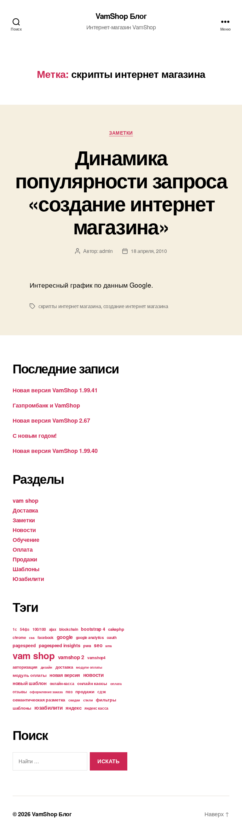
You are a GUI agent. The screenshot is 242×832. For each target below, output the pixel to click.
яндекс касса (96, 708)
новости (93, 674)
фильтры (106, 699)
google (65, 637)
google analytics (90, 637)
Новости (24, 530)
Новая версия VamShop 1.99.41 (55, 390)
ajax (52, 629)
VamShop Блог (121, 16)
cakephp (116, 629)
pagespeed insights (59, 645)
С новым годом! (35, 435)
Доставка (25, 510)
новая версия (64, 674)
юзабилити (48, 707)
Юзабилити (28, 579)
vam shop (25, 500)
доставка (64, 667)
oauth (112, 637)
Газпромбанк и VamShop (46, 405)
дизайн (46, 667)
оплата (116, 683)
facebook (45, 637)
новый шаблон (30, 683)
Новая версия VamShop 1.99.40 (55, 451)
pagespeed (24, 645)
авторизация (25, 667)
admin (106, 251)
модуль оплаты (30, 675)
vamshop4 (96, 657)
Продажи (25, 559)
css (31, 637)
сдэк (101, 691)
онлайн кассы (92, 683)
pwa (87, 645)
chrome (19, 637)
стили (88, 700)
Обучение (26, 540)
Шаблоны (26, 569)
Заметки (121, 133)
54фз (24, 629)
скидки (74, 700)
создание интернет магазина (135, 306)
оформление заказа (46, 691)
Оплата (22, 549)
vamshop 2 (71, 657)
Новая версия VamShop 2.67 (51, 420)
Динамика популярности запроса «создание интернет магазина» (121, 192)
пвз (69, 691)
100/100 (39, 629)
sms (108, 645)
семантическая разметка (39, 699)
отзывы (19, 691)
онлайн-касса (62, 683)
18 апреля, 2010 (149, 251)
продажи (84, 691)
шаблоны (22, 708)
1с (15, 629)
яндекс (73, 707)
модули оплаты (89, 667)
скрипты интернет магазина (69, 306)
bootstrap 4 (93, 629)
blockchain (68, 629)
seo (98, 645)
